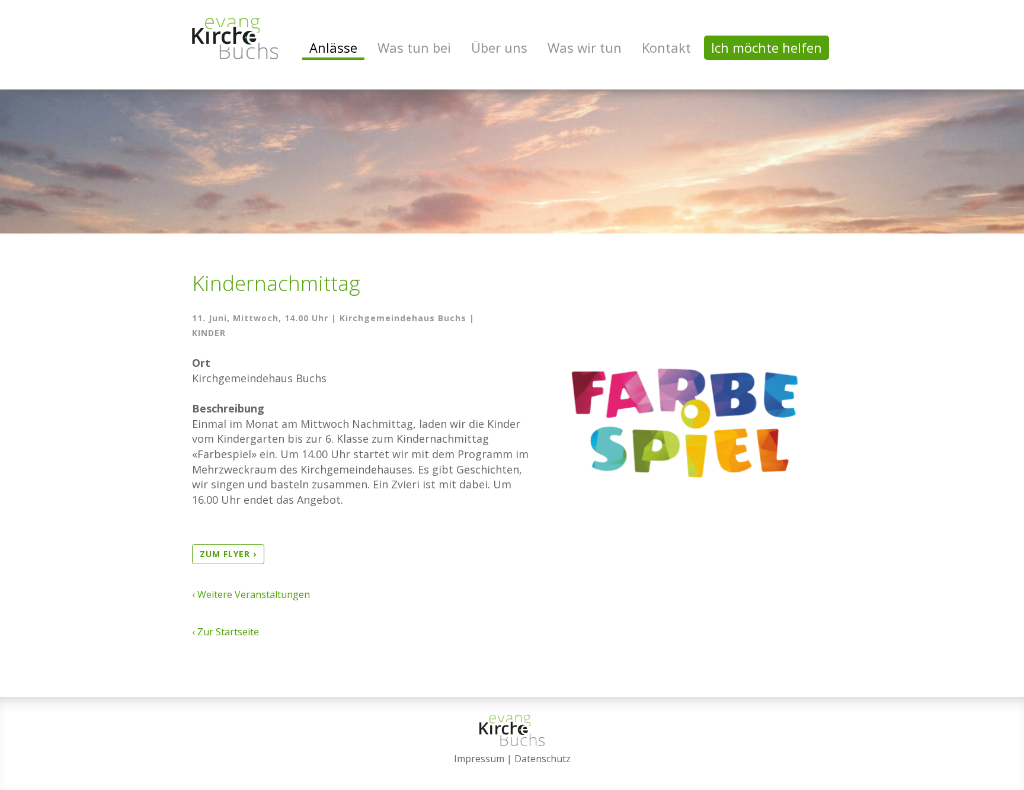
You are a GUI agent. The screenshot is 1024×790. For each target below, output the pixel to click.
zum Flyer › (228, 553)
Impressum (479, 758)
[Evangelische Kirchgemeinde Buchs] (235, 38)
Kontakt (666, 47)
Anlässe (333, 47)
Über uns (499, 47)
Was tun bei (414, 47)
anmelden (512, 773)
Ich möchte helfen (766, 47)
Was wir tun (585, 47)
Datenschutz (542, 758)
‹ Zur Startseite (225, 631)
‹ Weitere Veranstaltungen (251, 594)
